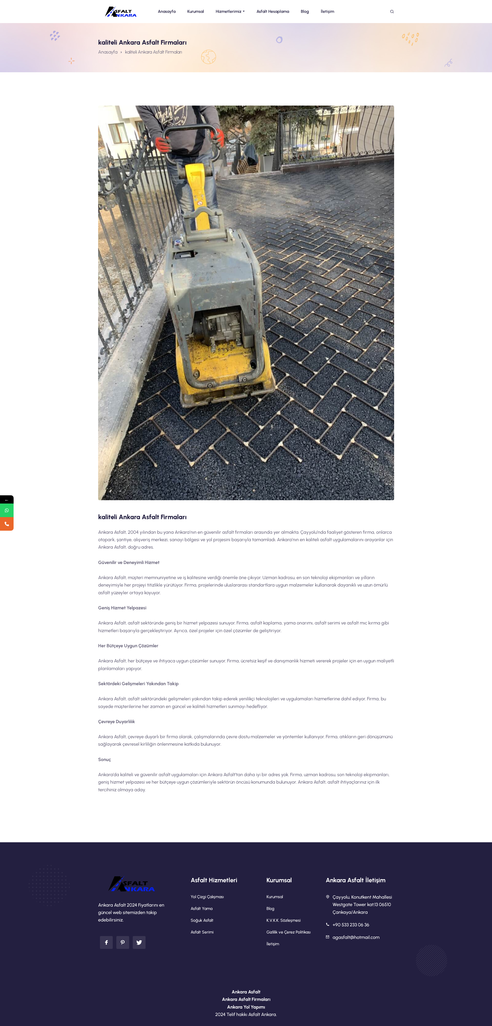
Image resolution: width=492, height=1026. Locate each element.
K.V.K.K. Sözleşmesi (283, 920)
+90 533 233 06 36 (351, 925)
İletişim (272, 943)
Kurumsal (274, 896)
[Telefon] (7, 524)
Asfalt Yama (201, 908)
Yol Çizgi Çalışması (207, 896)
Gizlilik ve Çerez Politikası (288, 932)
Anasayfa (107, 52)
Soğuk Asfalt (202, 920)
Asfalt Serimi (202, 932)
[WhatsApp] (7, 510)
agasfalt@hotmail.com (356, 937)
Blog (270, 908)
